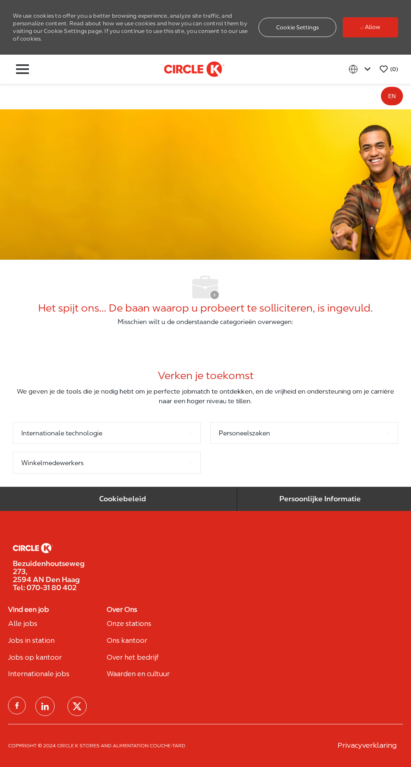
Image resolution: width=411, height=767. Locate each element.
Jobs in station (31, 640)
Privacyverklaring (367, 745)
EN (392, 96)
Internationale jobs (38, 674)
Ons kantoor (127, 640)
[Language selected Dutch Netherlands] (361, 69)
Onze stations (129, 623)
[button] (297, 27)
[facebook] (17, 705)
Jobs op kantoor (35, 657)
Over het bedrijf (133, 657)
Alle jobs (22, 623)
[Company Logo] (194, 69)
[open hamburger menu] (22, 69)
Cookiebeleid (122, 498)
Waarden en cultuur (138, 674)
